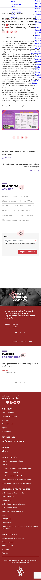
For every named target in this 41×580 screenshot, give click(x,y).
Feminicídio (18, 206)
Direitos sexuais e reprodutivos (15, 220)
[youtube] (7, 25)
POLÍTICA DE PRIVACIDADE (13, 441)
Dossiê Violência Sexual (13, 476)
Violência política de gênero (12, 511)
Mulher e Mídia (8, 215)
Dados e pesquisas (12, 325)
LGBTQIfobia (6, 519)
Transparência (7, 424)
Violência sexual (9, 201)
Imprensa (5, 420)
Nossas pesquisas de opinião (16, 4)
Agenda (5, 553)
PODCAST (6, 447)
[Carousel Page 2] (18, 332)
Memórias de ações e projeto (16, 14)
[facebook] (6, 22)
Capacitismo (7, 523)
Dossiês (5, 465)
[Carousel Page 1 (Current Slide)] (16, 332)
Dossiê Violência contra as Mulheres (18, 468)
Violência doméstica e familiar (15, 196)
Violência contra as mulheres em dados (16, 480)
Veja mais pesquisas (18, 341)
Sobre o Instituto (8, 413)
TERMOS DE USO (8, 437)
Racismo (6, 206)
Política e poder (27, 215)
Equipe (4, 428)
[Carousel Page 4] (23, 332)
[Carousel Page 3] (21, 332)
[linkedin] (7, 28)
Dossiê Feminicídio (11, 472)
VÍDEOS (5, 451)
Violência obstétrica (9, 508)
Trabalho (30, 206)
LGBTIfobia (29, 201)
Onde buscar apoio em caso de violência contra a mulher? (20, 527)
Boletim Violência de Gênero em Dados (16, 483)
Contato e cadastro (9, 416)
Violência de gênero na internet (16, 211)
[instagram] (7, 20)
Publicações (15, 9)
